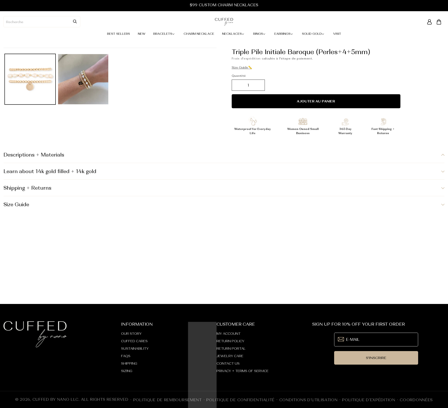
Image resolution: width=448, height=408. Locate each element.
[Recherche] (75, 21)
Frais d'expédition (246, 58)
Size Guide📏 (242, 67)
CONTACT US (228, 363)
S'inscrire (376, 357)
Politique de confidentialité (240, 400)
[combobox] (42, 21)
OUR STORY (131, 333)
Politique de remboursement (167, 400)
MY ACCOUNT (229, 333)
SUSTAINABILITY (135, 348)
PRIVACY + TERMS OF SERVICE (243, 371)
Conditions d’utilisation (308, 400)
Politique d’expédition (368, 400)
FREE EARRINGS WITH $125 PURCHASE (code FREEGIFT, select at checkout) (224, 5)
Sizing (126, 371)
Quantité (239, 75)
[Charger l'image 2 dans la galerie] (83, 79)
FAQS (125, 356)
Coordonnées (416, 400)
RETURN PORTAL (231, 348)
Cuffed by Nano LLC (55, 399)
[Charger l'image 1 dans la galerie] (30, 79)
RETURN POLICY (230, 341)
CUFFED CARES (134, 341)
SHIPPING (129, 363)
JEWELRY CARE (230, 356)
